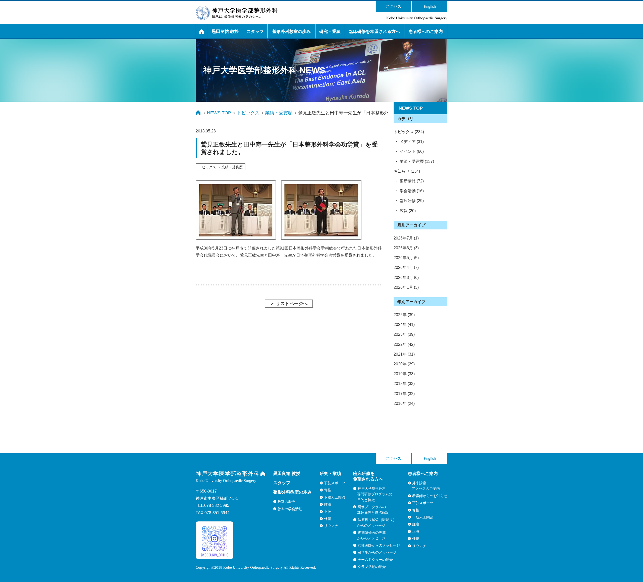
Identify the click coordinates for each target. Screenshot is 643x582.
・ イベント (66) (409, 151)
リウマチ (331, 526)
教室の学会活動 (290, 509)
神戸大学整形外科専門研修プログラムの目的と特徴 (374, 494)
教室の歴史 (286, 502)
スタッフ (255, 31)
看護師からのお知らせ (429, 496)
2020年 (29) (404, 364)
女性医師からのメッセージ (379, 545)
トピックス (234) (409, 132)
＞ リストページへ (288, 303)
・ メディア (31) (409, 141)
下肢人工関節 (334, 497)
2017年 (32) (404, 394)
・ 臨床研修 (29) (409, 201)
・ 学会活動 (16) (409, 191)
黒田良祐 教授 (225, 31)
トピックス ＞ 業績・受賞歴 (220, 167)
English (430, 6)
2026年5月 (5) (406, 258)
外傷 (327, 519)
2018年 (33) (404, 383)
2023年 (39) (404, 334)
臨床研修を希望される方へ (374, 31)
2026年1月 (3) (406, 287)
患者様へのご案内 (426, 31)
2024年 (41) (404, 324)
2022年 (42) (404, 344)
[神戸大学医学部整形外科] (237, 12)
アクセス (393, 6)
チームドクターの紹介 (375, 560)
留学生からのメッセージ (377, 552)
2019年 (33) (404, 374)
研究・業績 (330, 31)
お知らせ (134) (407, 171)
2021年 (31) (404, 354)
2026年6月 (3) (406, 248)
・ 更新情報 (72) (409, 181)
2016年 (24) (404, 403)
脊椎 (327, 490)
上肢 (327, 512)
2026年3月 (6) (406, 277)
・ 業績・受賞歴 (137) (414, 161)
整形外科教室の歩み (291, 31)
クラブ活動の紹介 (372, 567)
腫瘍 (327, 504)
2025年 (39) (404, 315)
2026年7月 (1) (406, 238)
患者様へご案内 (423, 473)
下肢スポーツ (334, 483)
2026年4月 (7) (406, 267)
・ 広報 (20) (405, 211)
